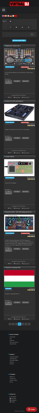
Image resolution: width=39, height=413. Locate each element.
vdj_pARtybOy (31, 123)
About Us (12, 376)
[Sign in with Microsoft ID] (16, 27)
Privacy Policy (13, 380)
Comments (17, 97)
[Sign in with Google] (28, 27)
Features (12, 340)
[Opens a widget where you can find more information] (31, 409)
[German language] (11, 16)
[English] (3, 16)
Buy (11, 338)
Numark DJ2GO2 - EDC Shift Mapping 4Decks (18, 212)
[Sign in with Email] (10, 21)
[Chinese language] (16, 16)
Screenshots (13, 344)
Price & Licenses (14, 342)
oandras (33, 288)
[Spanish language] (5, 16)
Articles (12, 362)
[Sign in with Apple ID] (22, 27)
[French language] (8, 16)
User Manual (13, 358)
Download (12, 337)
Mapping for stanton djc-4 (12, 46)
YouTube (13, 398)
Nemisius (32, 234)
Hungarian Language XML (12, 267)
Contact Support (14, 357)
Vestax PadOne (9, 156)
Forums (12, 363)
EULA (11, 382)
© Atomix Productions (19, 411)
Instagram (14, 400)
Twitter (13, 402)
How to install (26, 97)
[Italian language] (13, 16)
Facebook (13, 396)
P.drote (33, 66)
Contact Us (13, 378)
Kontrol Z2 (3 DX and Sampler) (14, 101)
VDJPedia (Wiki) (14, 360)
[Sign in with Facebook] (10, 27)
